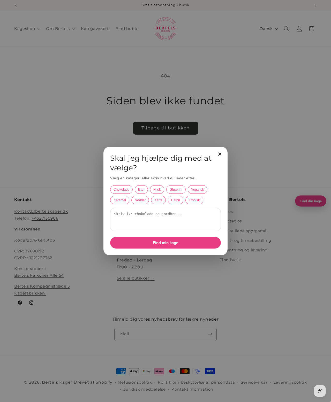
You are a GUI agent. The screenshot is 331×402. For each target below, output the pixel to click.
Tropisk (194, 200)
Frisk (157, 189)
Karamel (120, 200)
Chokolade (121, 189)
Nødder (140, 200)
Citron (175, 200)
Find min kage (165, 243)
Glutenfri (176, 189)
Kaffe (158, 200)
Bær (141, 189)
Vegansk (197, 189)
